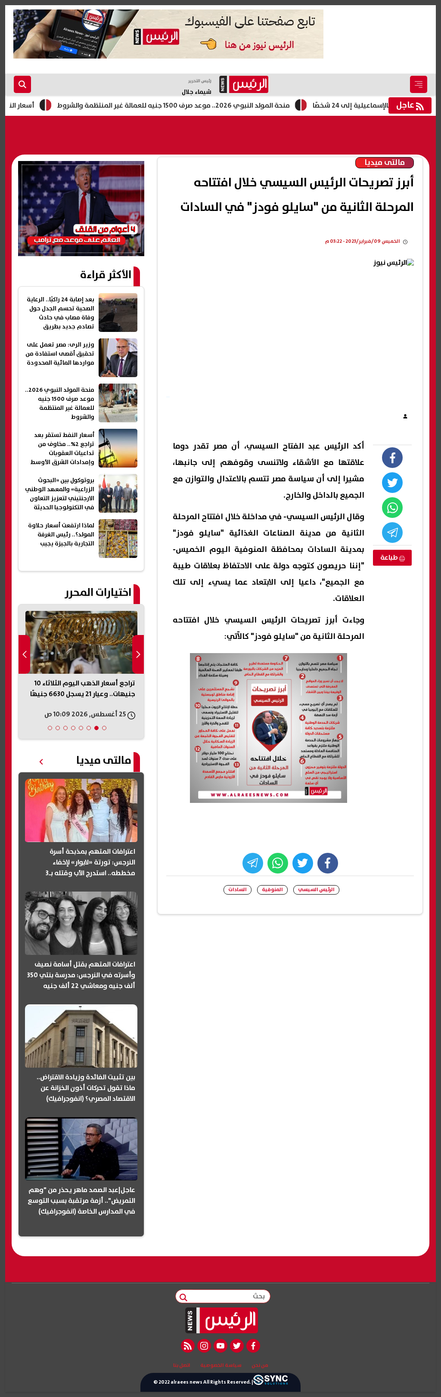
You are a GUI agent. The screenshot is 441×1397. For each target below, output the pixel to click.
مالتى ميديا (384, 162)
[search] (22, 84)
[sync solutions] (270, 1382)
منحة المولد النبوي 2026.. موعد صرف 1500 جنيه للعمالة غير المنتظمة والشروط (203, 105)
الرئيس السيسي (316, 890)
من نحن (260, 1366)
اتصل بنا (181, 1366)
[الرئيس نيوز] (220, 1320)
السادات (237, 890)
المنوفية (272, 890)
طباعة (389, 557)
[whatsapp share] (392, 507)
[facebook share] (392, 457)
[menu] (418, 84)
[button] (104, 728)
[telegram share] (392, 532)
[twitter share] (392, 482)
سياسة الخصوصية (221, 1366)
